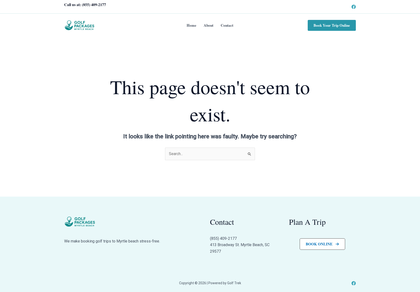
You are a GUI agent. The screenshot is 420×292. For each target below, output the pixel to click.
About (208, 25)
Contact (227, 25)
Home (191, 25)
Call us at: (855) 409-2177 (85, 4)
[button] (332, 25)
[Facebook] (353, 7)
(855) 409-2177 (223, 238)
